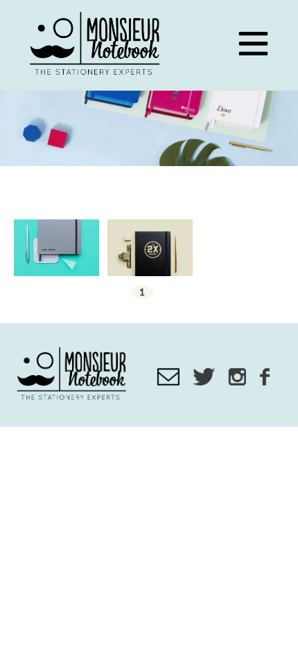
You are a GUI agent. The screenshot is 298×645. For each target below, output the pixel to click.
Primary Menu (253, 43)
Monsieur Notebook (97, 45)
